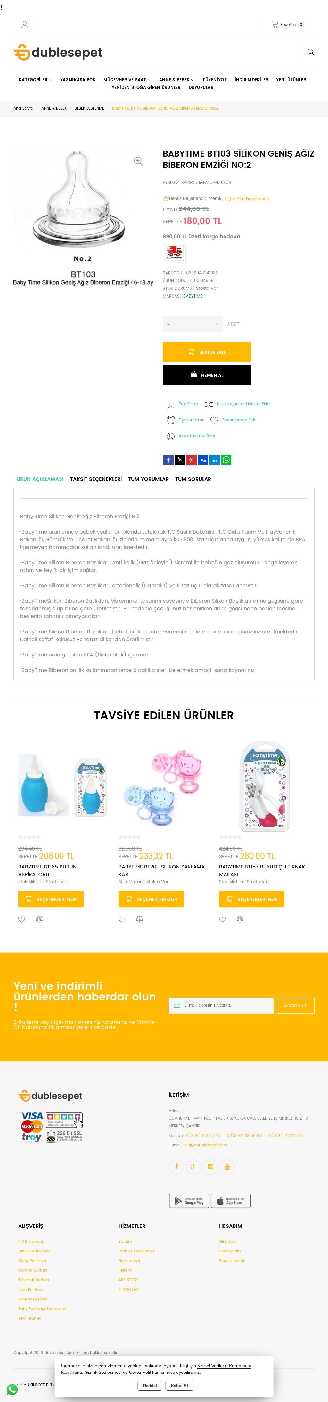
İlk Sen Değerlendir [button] (250, 199)
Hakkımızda (129, 1261)
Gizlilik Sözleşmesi (34, 1251)
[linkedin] (214, 460)
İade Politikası (31, 1290)
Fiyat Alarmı (191, 420)
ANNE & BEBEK (54, 108)
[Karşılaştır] (39, 920)
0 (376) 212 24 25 (285, 1136)
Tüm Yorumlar (148, 479)
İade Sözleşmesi (33, 1299)
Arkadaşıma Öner (197, 436)
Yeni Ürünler (29, 1319)
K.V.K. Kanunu (31, 1242)
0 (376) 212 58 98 (244, 1136)
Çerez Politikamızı (147, 1372)
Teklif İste (188, 404)
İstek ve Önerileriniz (136, 1251)
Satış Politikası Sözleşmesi (42, 1309)
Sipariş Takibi (231, 1261)
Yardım (125, 1242)
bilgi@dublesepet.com (205, 1145)
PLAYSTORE (129, 1290)
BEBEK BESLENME (89, 108)
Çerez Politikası (32, 1261)
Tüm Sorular (193, 479)
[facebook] (168, 460)
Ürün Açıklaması (40, 479)
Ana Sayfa (23, 108)
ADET (233, 324)
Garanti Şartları (32, 1271)
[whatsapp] (226, 460)
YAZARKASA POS (77, 80)
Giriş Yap (227, 1242)
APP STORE (128, 1280)
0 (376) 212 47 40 (202, 1136)
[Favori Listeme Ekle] (21, 920)
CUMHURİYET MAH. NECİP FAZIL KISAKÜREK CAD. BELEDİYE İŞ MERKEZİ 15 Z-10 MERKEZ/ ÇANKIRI (238, 1122)
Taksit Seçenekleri (96, 479)
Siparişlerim (230, 1251)
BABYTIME (192, 296)
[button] (140, 161)
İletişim (125, 1271)
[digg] (203, 460)
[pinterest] (191, 460)
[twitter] (180, 460)
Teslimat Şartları (33, 1280)
